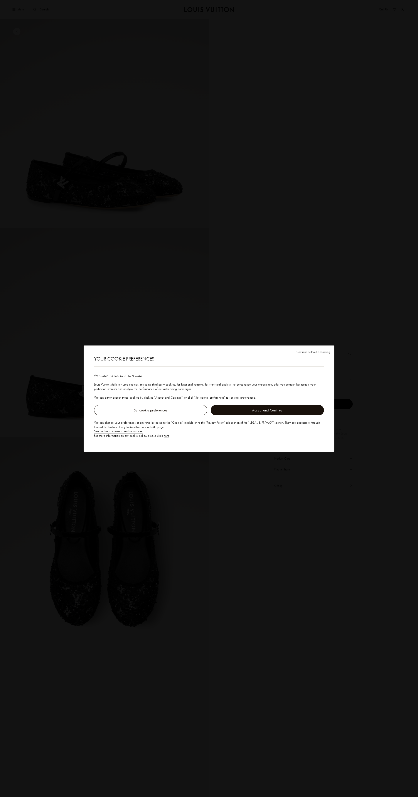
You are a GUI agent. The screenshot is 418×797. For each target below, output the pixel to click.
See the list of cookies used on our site (118, 431)
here (166, 436)
